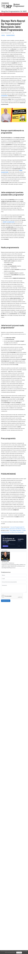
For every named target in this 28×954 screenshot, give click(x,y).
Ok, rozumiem (19, 952)
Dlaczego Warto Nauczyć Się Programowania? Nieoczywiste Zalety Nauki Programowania (13, 25)
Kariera (3, 35)
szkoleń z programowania (8, 221)
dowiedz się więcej (12, 952)
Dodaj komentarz (5, 600)
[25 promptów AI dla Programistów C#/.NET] (13, 541)
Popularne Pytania (10, 35)
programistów (4, 95)
